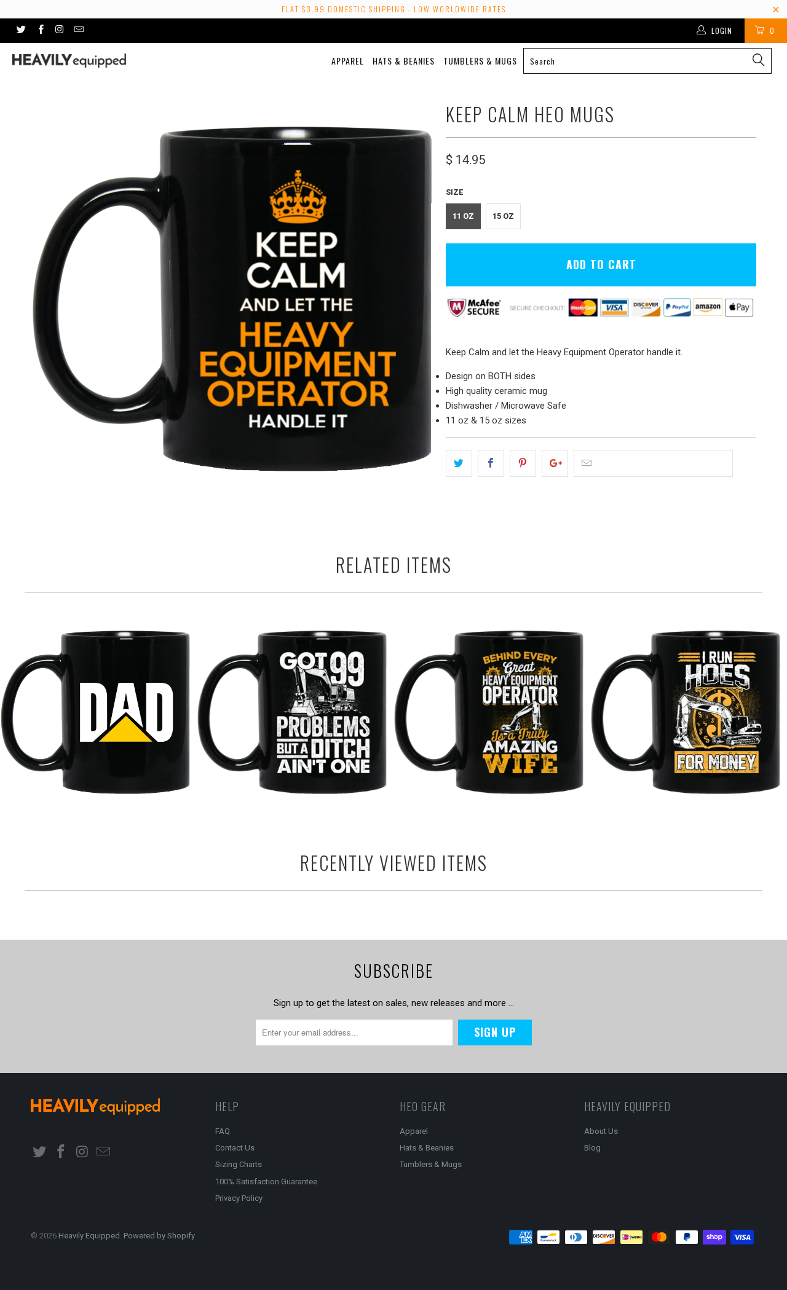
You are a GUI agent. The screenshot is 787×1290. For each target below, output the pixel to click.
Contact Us (235, 1147)
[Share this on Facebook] (491, 463)
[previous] (52, 299)
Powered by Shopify (159, 1235)
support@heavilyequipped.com (659, 464)
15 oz (503, 216)
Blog (592, 1147)
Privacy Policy (239, 1198)
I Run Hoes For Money (685, 712)
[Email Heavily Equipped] (78, 30)
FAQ (222, 1131)
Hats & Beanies (404, 60)
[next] (412, 299)
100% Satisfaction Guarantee (266, 1181)
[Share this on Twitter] (459, 463)
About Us (601, 1131)
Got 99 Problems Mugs (292, 712)
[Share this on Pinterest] (523, 463)
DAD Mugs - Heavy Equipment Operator (95, 712)
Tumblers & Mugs (480, 60)
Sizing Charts (238, 1164)
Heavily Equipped (89, 1235)
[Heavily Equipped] (69, 60)
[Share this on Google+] (555, 463)
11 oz (463, 216)
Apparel (347, 60)
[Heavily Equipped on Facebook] (39, 30)
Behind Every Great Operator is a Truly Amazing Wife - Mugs (489, 712)
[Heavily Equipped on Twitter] (20, 30)
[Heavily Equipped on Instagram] (59, 30)
